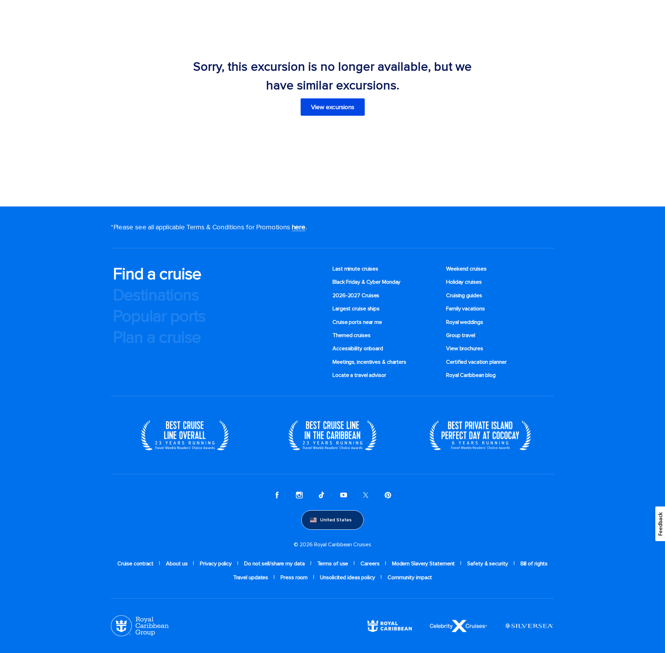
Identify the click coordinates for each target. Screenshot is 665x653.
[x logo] (365, 495)
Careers (370, 563)
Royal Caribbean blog (471, 375)
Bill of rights (534, 563)
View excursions (332, 107)
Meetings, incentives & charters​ (369, 362)
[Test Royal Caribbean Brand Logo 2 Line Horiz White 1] (390, 625)
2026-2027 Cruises (355, 295)
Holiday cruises (464, 282)
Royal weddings (464, 322)
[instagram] (299, 495)
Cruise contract (135, 563)
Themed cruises (351, 335)
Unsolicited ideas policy (347, 577)
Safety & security (487, 563)
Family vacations (465, 308)
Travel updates (250, 577)
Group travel (460, 335)
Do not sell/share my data (274, 563)
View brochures (464, 348)
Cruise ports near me (357, 322)
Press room (294, 577)
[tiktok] (321, 495)
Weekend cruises (466, 268)
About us (176, 563)
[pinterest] (387, 495)
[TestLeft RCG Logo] (140, 625)
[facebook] (277, 495)
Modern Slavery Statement (423, 563)
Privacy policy (216, 563)
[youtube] (343, 495)
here (298, 227)
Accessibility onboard (357, 348)
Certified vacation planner (476, 362)
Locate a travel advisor (359, 375)
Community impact (410, 577)
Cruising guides (464, 295)
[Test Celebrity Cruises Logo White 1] (458, 625)
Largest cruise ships (356, 308)
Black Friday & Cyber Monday (366, 282)
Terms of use (332, 563)
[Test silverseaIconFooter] (529, 625)
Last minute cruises (355, 268)
